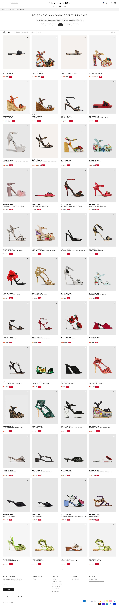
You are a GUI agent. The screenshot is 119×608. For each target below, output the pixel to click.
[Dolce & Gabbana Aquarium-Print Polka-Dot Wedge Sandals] (102, 407)
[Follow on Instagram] (7, 596)
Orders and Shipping (56, 581)
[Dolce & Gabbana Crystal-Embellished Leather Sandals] (45, 451)
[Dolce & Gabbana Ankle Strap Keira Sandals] (102, 362)
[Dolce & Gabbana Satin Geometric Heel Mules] (74, 362)
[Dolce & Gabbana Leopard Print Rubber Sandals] (74, 52)
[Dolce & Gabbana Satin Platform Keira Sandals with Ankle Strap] (16, 141)
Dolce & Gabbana (10, 9)
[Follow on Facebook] (4, 596)
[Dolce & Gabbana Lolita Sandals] (45, 97)
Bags (55, 24)
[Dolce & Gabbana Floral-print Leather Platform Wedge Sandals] (45, 229)
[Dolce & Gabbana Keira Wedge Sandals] (45, 52)
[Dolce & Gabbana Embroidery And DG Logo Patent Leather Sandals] (74, 495)
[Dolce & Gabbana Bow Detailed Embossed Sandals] (16, 540)
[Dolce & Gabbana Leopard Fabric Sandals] (16, 318)
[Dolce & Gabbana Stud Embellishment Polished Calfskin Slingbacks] (74, 229)
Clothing (48, 24)
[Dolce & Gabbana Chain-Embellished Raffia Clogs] (74, 540)
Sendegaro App (75, 579)
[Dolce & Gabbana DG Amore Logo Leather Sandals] (102, 185)
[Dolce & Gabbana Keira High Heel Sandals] (102, 52)
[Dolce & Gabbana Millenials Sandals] (16, 52)
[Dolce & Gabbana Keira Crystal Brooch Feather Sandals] (16, 185)
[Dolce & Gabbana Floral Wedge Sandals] (102, 141)
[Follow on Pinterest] (11, 596)
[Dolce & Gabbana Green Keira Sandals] (45, 407)
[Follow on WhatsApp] (14, 596)
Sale (65, 6)
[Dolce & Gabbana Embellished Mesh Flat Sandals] (45, 185)
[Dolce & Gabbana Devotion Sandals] (102, 495)
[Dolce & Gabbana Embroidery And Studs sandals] (102, 274)
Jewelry (75, 24)
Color (39, 32)
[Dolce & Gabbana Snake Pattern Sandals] (102, 540)
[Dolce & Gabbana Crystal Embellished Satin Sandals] (45, 318)
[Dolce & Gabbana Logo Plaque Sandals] (102, 318)
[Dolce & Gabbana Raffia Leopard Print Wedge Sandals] (16, 407)
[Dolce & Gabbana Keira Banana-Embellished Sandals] (45, 362)
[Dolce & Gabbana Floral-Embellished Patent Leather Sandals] (102, 451)
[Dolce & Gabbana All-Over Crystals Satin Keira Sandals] (16, 229)
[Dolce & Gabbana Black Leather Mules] (74, 451)
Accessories (68, 24)
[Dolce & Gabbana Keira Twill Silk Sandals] (74, 141)
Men (9, 2)
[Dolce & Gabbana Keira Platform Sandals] (74, 274)
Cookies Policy (55, 591)
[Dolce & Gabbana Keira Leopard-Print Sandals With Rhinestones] (45, 141)
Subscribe (8, 589)
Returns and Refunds (57, 584)
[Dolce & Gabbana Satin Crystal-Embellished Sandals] (16, 362)
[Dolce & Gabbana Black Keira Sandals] (45, 495)
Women (5, 2)
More (82, 20)
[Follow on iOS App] (18, 596)
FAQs (34, 579)
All (42, 24)
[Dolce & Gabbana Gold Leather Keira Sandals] (45, 274)
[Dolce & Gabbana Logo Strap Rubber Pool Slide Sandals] (102, 97)
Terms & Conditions (56, 586)
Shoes (17, 9)
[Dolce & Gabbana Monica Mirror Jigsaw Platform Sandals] (74, 407)
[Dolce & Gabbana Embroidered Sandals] (16, 495)
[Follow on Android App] (22, 596)
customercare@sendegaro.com (96, 581)
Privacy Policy (55, 588)
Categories (25, 32)
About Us (54, 579)
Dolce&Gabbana (14, 2)
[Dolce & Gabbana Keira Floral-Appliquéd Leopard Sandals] (74, 185)
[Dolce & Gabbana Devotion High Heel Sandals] (74, 97)
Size (32, 32)
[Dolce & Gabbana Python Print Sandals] (45, 540)
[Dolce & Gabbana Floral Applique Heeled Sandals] (16, 274)
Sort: (113, 32)
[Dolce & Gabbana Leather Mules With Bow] (16, 451)
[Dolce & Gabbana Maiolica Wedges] (16, 97)
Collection (17, 32)
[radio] (4, 32)
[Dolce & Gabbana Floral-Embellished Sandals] (74, 318)
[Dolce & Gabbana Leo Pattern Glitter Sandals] (102, 229)
